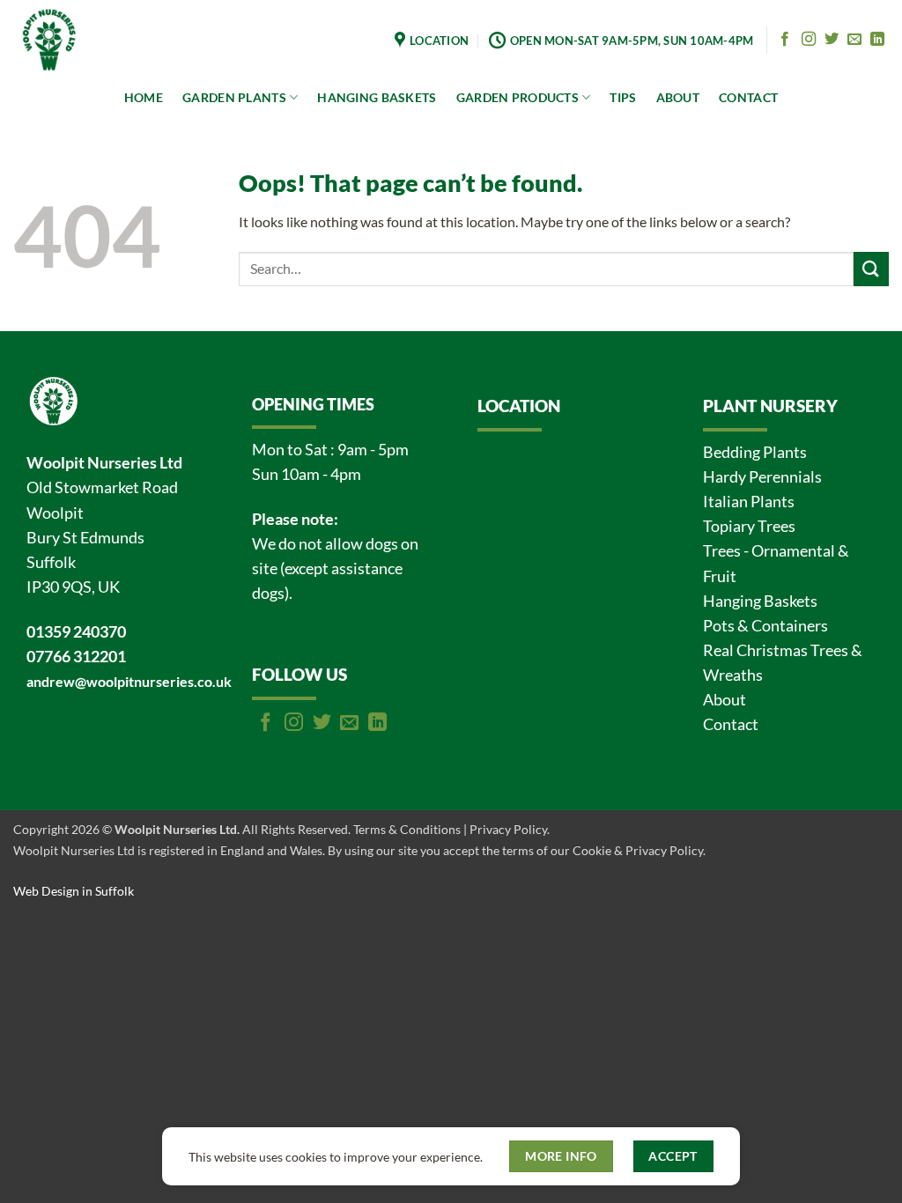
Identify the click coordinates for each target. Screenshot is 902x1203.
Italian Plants (749, 501)
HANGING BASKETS (376, 97)
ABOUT (677, 97)
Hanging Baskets (760, 601)
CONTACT (748, 97)
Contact (730, 724)
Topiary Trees (749, 526)
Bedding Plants (755, 452)
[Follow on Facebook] (785, 40)
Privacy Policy (508, 829)
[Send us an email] (854, 40)
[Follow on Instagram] (809, 40)
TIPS (623, 97)
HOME (143, 97)
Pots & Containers (765, 625)
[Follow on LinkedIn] (877, 40)
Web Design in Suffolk (73, 890)
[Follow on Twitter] (831, 40)
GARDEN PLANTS (234, 97)
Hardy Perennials (762, 477)
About (724, 699)
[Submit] (871, 269)
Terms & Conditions (407, 829)
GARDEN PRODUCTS (517, 97)
